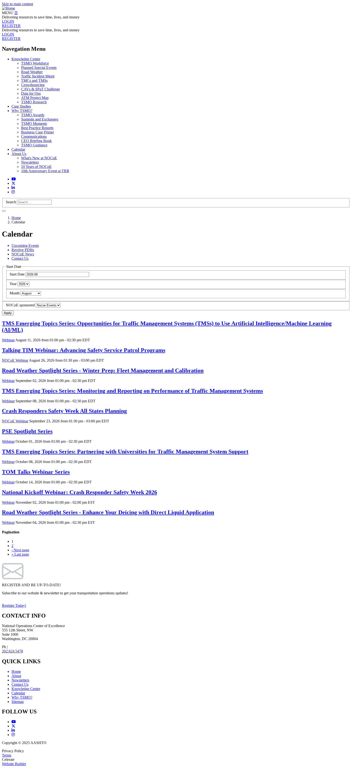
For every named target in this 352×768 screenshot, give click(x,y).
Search (11, 202)
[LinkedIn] (13, 188)
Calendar (18, 149)
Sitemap (17, 702)
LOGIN (8, 21)
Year (13, 284)
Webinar (8, 340)
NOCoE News (22, 254)
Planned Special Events (39, 68)
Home (16, 218)
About (16, 676)
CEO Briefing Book (36, 141)
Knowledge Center (25, 59)
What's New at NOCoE (39, 158)
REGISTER (11, 26)
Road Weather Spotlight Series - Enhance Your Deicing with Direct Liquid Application (108, 512)
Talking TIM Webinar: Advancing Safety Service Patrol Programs (83, 350)
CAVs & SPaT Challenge (40, 89)
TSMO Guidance (34, 145)
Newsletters (30, 162)
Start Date (17, 274)
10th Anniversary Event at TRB (45, 171)
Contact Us (19, 258)
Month (15, 293)
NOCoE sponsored (20, 305)
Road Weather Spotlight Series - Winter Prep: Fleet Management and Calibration (103, 370)
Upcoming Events (25, 245)
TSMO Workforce (35, 63)
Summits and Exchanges (39, 119)
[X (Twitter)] (13, 183)
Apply (8, 313)
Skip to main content (17, 4)
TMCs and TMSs (34, 80)
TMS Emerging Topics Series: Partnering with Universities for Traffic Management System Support (125, 451)
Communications (34, 136)
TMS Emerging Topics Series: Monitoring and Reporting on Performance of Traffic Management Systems (132, 391)
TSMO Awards (32, 115)
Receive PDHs (22, 250)
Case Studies (21, 106)
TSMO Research (34, 102)
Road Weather (32, 72)
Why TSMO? (21, 111)
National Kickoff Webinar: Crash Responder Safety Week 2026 (79, 492)
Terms (6, 755)
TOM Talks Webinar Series (36, 472)
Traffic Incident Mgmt (37, 76)
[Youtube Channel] (13, 179)
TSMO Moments (34, 124)
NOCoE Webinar (15, 360)
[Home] (8, 8)
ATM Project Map (35, 98)
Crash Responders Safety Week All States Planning (64, 411)
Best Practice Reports (37, 128)
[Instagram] (13, 192)
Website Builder (14, 764)
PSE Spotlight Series (27, 431)
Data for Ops (31, 93)
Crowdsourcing (33, 85)
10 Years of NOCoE (36, 167)
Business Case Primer (37, 132)
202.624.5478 (12, 651)
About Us (18, 154)
